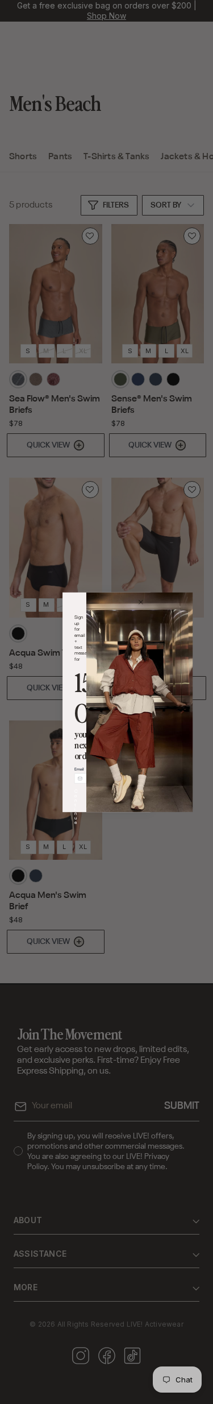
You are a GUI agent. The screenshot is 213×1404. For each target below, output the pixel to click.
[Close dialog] (140, 602)
